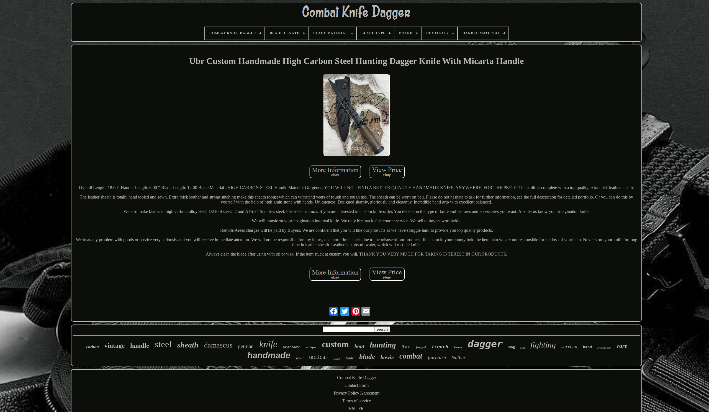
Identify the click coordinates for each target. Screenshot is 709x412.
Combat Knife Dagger (356, 377)
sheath (188, 345)
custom (335, 344)
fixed (406, 346)
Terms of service (356, 400)
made (349, 358)
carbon (92, 346)
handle (139, 345)
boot (359, 346)
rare (622, 346)
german (246, 346)
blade (367, 356)
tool (522, 347)
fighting (543, 344)
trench (439, 346)
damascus (218, 345)
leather (458, 357)
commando (604, 347)
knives (458, 347)
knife (268, 344)
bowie (387, 357)
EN (352, 408)
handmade (268, 355)
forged (421, 347)
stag (511, 347)
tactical (318, 356)
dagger (485, 343)
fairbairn (437, 357)
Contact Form (357, 385)
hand (587, 347)
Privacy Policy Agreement (356, 393)
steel (163, 344)
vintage (114, 345)
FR (361, 408)
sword (336, 358)
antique (311, 347)
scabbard (291, 347)
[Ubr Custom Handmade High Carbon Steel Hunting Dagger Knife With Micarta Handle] (356, 115)
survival (569, 346)
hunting (383, 344)
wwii (300, 358)
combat (410, 356)
